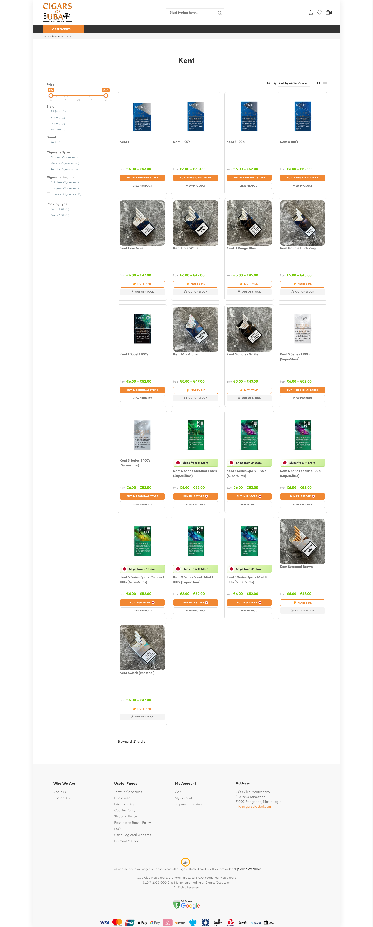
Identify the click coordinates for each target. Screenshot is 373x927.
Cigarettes (58, 36)
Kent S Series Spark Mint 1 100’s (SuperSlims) (193, 579)
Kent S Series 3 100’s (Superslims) (135, 463)
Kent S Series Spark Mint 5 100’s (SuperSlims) (247, 579)
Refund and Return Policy (132, 822)
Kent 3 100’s (236, 142)
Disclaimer (122, 798)
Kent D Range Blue (241, 248)
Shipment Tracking (188, 804)
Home (46, 36)
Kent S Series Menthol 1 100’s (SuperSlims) (195, 473)
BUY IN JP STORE (193, 496)
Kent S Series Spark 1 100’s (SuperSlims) (246, 473)
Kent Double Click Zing (298, 248)
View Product (142, 185)
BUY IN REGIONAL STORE (142, 177)
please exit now (249, 869)
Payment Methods (127, 841)
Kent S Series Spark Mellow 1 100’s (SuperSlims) (142, 579)
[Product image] (142, 116)
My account (183, 798)
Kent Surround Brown (296, 567)
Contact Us (61, 798)
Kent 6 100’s (289, 142)
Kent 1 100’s (181, 142)
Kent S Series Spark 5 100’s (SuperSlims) (300, 473)
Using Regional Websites (132, 835)
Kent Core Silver (132, 248)
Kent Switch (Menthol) (137, 673)
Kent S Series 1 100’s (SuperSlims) (295, 356)
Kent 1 (124, 142)
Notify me (144, 284)
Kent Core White (186, 248)
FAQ (117, 829)
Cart (178, 792)
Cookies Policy (124, 810)
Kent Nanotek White (242, 354)
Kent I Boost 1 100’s (134, 354)
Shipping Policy (125, 816)
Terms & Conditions (128, 792)
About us (59, 792)
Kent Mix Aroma (185, 354)
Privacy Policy (124, 804)
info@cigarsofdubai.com (253, 806)
